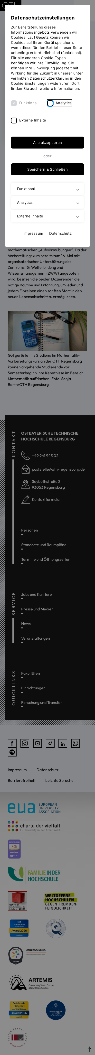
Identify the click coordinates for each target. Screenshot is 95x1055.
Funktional (28, 103)
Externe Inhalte (32, 120)
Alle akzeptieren (47, 142)
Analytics (64, 103)
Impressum (33, 233)
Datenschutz (60, 233)
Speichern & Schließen (47, 169)
